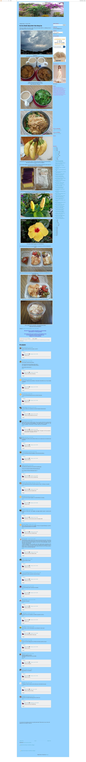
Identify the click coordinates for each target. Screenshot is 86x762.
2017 (55, 231)
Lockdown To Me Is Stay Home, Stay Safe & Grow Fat (60, 213)
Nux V (23, 347)
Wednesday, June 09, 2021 (28, 347)
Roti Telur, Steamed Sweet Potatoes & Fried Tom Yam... (60, 176)
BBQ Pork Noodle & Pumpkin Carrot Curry (59, 165)
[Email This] (32, 338)
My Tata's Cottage (25, 524)
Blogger (47, 754)
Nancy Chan (26, 372)
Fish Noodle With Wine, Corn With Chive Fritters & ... (60, 172)
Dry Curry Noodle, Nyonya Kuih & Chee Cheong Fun (60, 203)
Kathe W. (23, 509)
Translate (60, 33)
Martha (23, 437)
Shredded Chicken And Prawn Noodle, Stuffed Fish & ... (59, 198)
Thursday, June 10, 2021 (34, 372)
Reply (23, 350)
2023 (55, 147)
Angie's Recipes (24, 407)
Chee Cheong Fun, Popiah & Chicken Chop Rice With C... (60, 211)
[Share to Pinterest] (36, 338)
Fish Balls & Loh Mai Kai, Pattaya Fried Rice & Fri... (60, 181)
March (56, 222)
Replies (24, 352)
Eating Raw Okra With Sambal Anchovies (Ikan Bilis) (59, 216)
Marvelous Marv (24, 538)
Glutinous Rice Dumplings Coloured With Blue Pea (59, 161)
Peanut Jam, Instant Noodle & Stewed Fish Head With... (59, 207)
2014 (55, 235)
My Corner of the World (34, 328)
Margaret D (24, 653)
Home (35, 740)
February (56, 224)
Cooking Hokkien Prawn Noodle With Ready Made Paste (60, 196)
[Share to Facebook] (35, 338)
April (56, 221)
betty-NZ (23, 682)
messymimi (24, 586)
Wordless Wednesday (26, 328)
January (56, 225)
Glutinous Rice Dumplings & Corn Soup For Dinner (60, 194)
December (57, 151)
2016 (55, 232)
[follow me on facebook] (57, 133)
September (57, 155)
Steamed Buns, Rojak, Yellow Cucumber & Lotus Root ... (59, 183)
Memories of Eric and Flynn (26, 482)
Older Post (49, 740)
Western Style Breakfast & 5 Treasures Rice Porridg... (59, 187)
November (57, 152)
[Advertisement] (38, 19)
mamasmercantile (25, 451)
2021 (55, 150)
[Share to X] (34, 338)
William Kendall (24, 599)
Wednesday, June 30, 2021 (30, 696)
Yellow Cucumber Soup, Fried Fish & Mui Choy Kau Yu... (59, 205)
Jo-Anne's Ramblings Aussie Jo (27, 572)
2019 (55, 228)
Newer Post (21, 740)
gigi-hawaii (24, 496)
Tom (22, 393)
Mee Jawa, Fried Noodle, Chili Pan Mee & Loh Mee (59, 185)
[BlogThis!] (33, 338)
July (56, 158)
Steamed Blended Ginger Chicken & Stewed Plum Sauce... (60, 178)
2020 (55, 227)
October (56, 154)
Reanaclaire (24, 626)
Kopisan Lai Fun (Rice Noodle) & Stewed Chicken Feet (60, 163)
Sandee (23, 465)
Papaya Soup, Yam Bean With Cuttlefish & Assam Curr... (59, 174)
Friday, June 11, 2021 (28, 682)
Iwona (23, 669)
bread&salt (24, 696)
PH (22, 379)
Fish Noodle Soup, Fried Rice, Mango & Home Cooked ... (59, 209)
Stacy (23, 640)
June (56, 159)
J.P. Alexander (24, 613)
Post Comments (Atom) (27, 742)
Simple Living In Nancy (29, 4)
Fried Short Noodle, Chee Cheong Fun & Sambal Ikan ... (60, 218)
